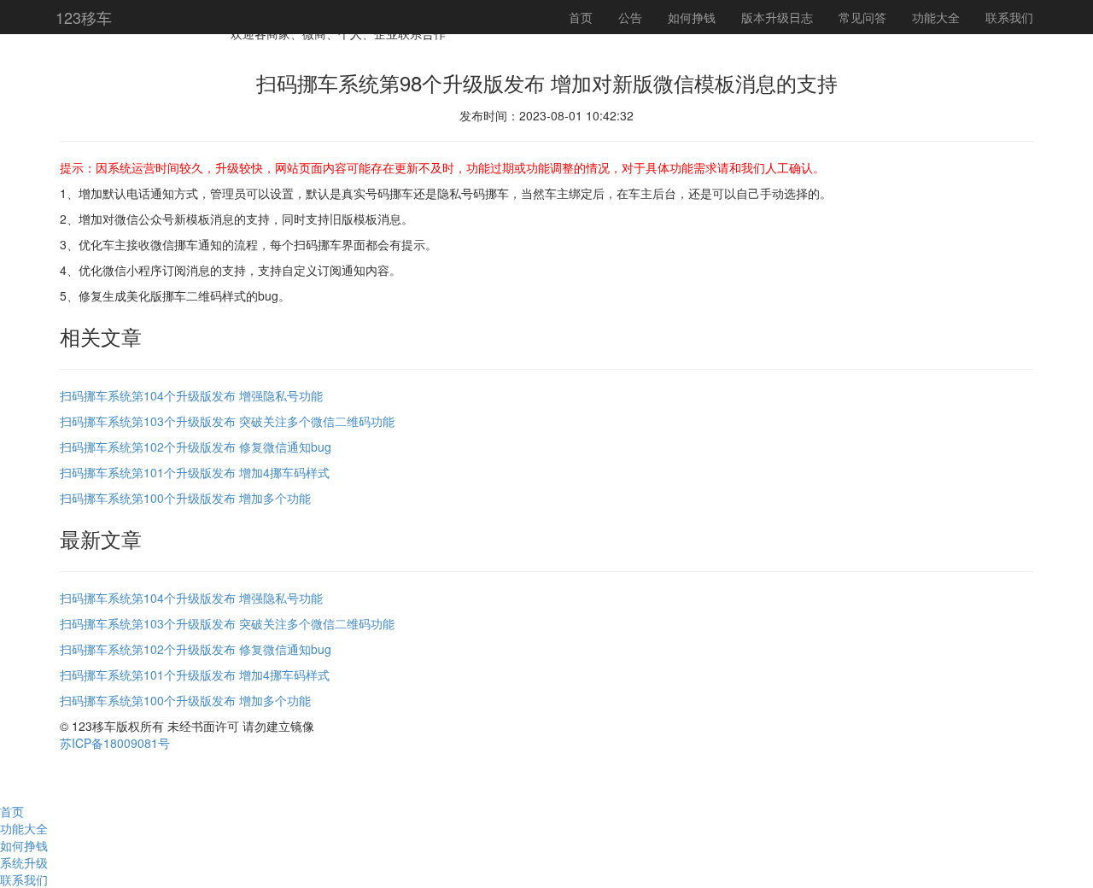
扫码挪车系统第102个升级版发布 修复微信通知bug (195, 446)
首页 (581, 17)
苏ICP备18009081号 (115, 742)
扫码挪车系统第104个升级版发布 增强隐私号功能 (191, 395)
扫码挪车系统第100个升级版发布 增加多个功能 (185, 497)
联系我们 (1009, 17)
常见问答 (862, 17)
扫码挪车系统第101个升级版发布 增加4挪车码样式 (195, 472)
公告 (630, 17)
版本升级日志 (777, 17)
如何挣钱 (692, 17)
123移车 (84, 17)
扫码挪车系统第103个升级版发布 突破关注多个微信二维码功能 (227, 420)
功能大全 (936, 17)
